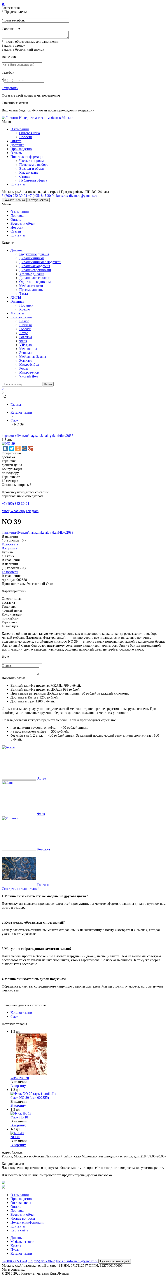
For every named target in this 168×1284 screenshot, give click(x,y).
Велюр (24, 321)
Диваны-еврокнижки (35, 270)
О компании (19, 129)
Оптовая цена (29, 133)
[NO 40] (17, 1133)
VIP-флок (26, 345)
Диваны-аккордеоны (34, 266)
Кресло (24, 309)
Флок (23, 341)
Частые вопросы (31, 160)
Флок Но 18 (19, 1117)
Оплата (15, 141)
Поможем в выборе (33, 164)
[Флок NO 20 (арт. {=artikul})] (33, 1093)
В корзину (9, 548)
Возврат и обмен (31, 168)
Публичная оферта (33, 180)
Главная (16, 404)
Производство (21, 149)
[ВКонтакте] (5, 448)
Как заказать (28, 172)
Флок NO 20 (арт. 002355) (29, 1097)
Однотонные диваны (35, 282)
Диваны (16, 250)
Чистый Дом (28, 376)
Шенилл (25, 325)
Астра (23, 333)
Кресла (15, 1245)
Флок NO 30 (19, 1078)
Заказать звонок (13, 45)
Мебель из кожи (31, 285)
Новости (25, 137)
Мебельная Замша (32, 356)
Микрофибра (29, 364)
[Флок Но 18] (21, 1113)
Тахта (23, 293)
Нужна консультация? (114, 1261)
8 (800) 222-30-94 (14, 196)
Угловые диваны (31, 274)
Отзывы (16, 153)
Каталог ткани (21, 317)
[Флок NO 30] (31, 1074)
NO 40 (15, 1137)
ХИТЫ (15, 297)
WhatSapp (17, 511)
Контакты (17, 184)
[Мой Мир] (24, 448)
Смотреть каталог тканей (20, 889)
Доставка (17, 145)
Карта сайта (19, 1230)
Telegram (32, 511)
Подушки (26, 305)
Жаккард (25, 360)
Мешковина (28, 349)
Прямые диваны (31, 289)
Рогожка (25, 337)
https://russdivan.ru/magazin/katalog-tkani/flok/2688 (37, 435)
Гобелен (25, 329)
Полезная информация (27, 157)
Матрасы (17, 313)
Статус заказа (38, 200)
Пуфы (14, 1249)
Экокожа (25, 353)
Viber (5, 511)
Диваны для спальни (34, 278)
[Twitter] (11, 448)
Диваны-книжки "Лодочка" (40, 262)
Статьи (24, 176)
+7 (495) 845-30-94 (41, 196)
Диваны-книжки (31, 258)
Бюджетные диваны (34, 254)
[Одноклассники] (18, 448)
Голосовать (10, 544)
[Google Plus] (30, 448)
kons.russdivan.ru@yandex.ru (77, 196)
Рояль (23, 368)
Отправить (10, 88)
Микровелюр (29, 372)
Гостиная (17, 301)
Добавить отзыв (14, 678)
